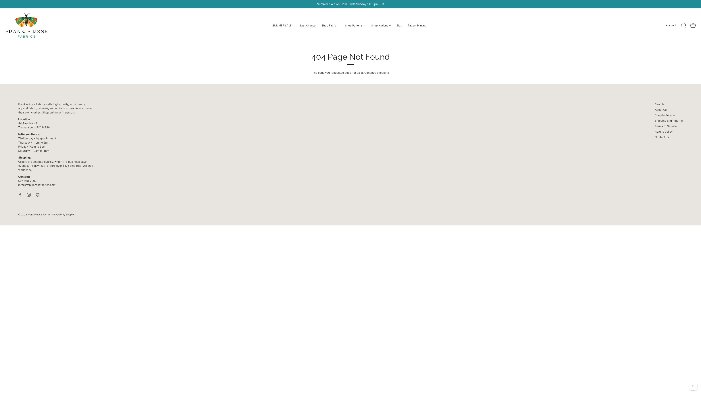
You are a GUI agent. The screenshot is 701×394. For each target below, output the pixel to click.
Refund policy (664, 131)
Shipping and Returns (669, 120)
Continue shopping (376, 72)
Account (671, 25)
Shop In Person (665, 115)
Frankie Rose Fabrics (39, 214)
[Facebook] (20, 194)
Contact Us (662, 137)
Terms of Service (666, 126)
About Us (661, 109)
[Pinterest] (37, 194)
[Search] (684, 26)
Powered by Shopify (63, 214)
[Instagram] (29, 194)
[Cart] (693, 26)
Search (659, 104)
